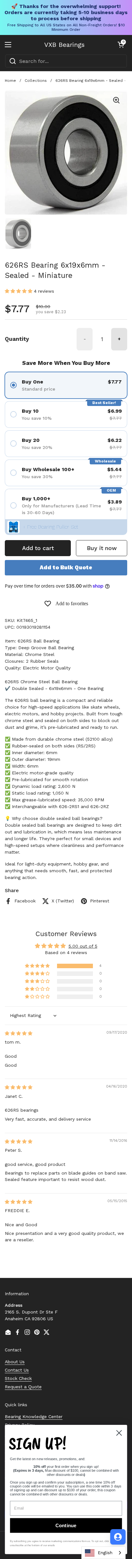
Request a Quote (23, 1386)
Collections (36, 80)
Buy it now (102, 548)
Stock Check (18, 1378)
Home (10, 80)
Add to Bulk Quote (66, 567)
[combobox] (66, 61)
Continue (66, 1525)
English (105, 1552)
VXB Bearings (64, 44)
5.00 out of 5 (83, 946)
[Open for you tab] (118, 1537)
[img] (18, 1033)
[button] (120, 44)
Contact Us (17, 1370)
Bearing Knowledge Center (33, 1416)
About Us (15, 1361)
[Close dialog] (119, 1433)
